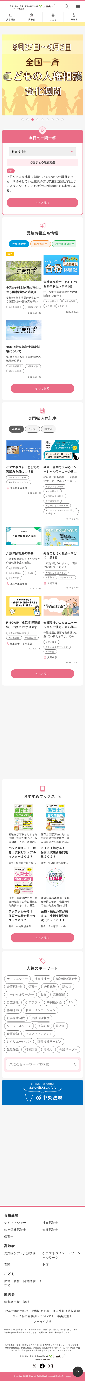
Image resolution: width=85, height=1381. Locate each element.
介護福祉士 (40, 243)
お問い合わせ (41, 1310)
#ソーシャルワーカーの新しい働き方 (60, 512)
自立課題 (13, 1002)
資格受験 (10, 19)
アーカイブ (41, 1321)
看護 (7, 1264)
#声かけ (50, 651)
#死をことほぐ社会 (56, 573)
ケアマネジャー (17, 978)
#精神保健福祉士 (55, 496)
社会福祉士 (19, 243)
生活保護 (13, 1049)
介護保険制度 (40, 1018)
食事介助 (13, 1033)
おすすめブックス (39, 796)
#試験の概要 (15, 371)
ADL (71, 1002)
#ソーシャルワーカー (57, 505)
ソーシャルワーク (19, 1025)
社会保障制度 (16, 1018)
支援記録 (59, 994)
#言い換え (51, 642)
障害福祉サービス (50, 1041)
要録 (43, 994)
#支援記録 (30, 638)
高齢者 (31, 19)
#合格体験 (70, 301)
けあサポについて (17, 1310)
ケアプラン (33, 1002)
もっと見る (42, 202)
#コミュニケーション (57, 647)
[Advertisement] (42, 732)
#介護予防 (14, 578)
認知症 (66, 986)
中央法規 (63, 1316)
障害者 (74, 19)
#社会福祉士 (15, 307)
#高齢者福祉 (15, 573)
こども (53, 19)
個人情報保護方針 (64, 1310)
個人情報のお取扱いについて (32, 1316)
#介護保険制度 (16, 568)
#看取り (50, 577)
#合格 (49, 306)
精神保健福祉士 (64, 243)
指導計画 (31, 1049)
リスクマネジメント (39, 1033)
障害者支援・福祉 (17, 1302)
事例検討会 (54, 1002)
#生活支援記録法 (17, 633)
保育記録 (44, 1025)
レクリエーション (19, 1041)
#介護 (31, 573)
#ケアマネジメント (18, 482)
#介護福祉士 (52, 501)
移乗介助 (13, 1010)
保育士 (33, 986)
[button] (22, 119)
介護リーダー (68, 1049)
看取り (48, 1049)
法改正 (60, 1025)
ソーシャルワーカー (20, 994)
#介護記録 (14, 638)
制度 (45, 1264)
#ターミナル (66, 577)
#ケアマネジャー (17, 477)
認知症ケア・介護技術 (20, 1253)
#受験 (61, 306)
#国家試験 (33, 307)
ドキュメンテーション (40, 1010)
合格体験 (50, 986)
